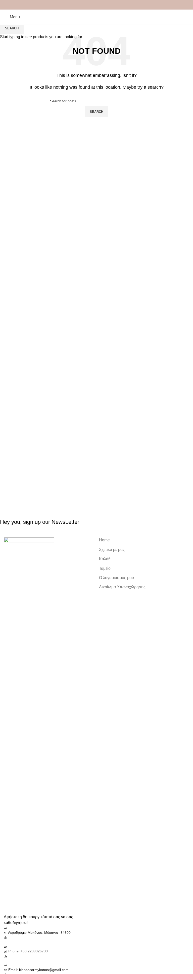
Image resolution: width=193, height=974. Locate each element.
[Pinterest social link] (96, 5)
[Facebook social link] (84, 5)
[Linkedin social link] (103, 5)
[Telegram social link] (109, 5)
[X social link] (90, 5)
